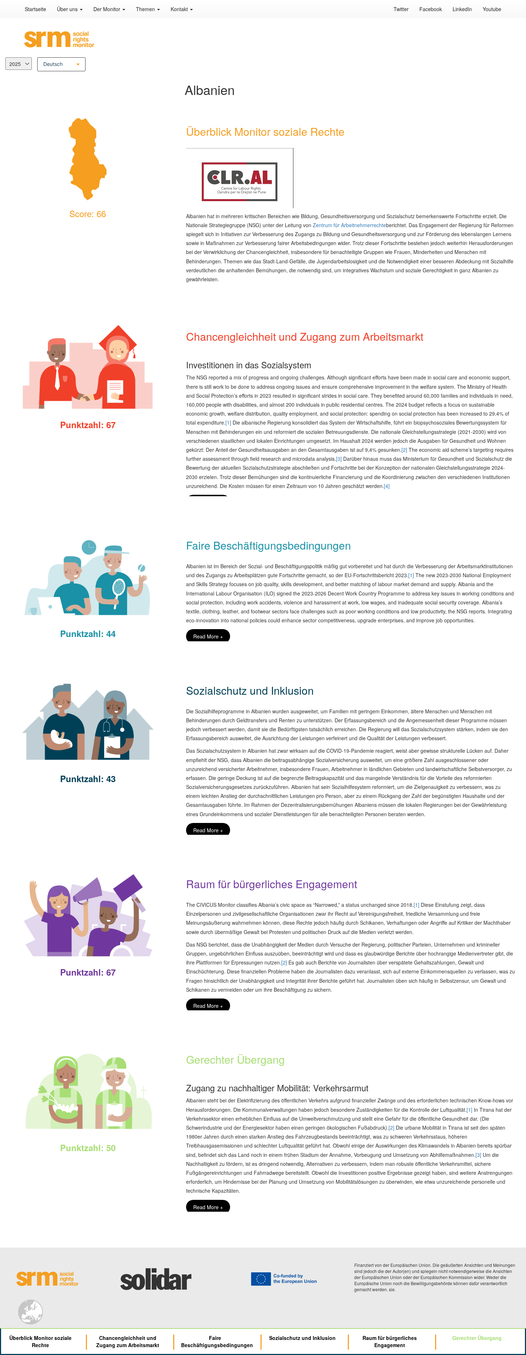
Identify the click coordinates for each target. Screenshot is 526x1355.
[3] (339, 458)
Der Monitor (107, 9)
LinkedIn (462, 9)
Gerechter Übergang (477, 1337)
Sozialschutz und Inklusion (302, 1337)
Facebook (430, 9)
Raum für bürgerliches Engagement (389, 1341)
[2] (404, 449)
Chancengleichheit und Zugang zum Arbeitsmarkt (127, 1341)
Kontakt (180, 9)
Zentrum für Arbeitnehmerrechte (349, 225)
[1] (228, 422)
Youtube (492, 9)
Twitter (401, 9)
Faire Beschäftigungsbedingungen (217, 1341)
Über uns (68, 9)
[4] (387, 485)
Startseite (35, 9)
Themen (146, 9)
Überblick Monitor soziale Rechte (40, 1341)
